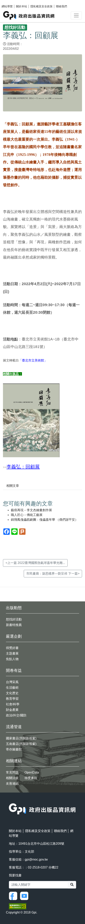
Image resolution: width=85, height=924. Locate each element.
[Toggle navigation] (76, 15)
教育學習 (12, 698)
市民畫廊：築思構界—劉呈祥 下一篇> (52, 573)
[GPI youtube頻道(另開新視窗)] (25, 895)
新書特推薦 (14, 625)
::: (10, 800)
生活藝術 (12, 687)
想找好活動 (14, 619)
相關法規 (12, 778)
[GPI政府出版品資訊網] (29, 15)
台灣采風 (12, 682)
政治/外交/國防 (16, 715)
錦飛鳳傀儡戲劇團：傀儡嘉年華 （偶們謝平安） (44, 519)
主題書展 (12, 653)
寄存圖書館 (14, 749)
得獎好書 (12, 648)
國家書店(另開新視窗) (21, 738)
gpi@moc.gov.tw (36, 859)
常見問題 (12, 772)
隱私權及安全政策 (41, 6)
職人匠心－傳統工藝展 (26, 515)
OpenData (32, 772)
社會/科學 (12, 704)
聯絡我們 (61, 6)
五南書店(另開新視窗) (21, 744)
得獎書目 (31, 778)
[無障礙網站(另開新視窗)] (17, 906)
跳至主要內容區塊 (11, 2)
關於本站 (21, 6)
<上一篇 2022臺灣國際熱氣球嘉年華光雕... (35, 563)
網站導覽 (7, 6)
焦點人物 (12, 659)
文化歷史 (12, 693)
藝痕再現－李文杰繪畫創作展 (31, 510)
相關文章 (12, 485)
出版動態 (14, 608)
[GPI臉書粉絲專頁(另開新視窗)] (14, 895)
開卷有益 (14, 670)
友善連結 (12, 783)
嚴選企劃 (14, 636)
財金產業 (12, 709)
